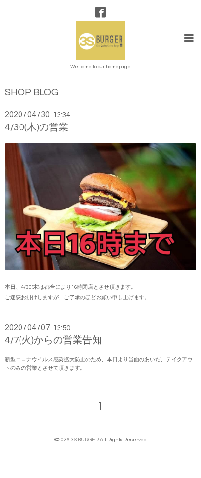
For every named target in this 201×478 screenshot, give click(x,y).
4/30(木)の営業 (36, 127)
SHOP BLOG (31, 92)
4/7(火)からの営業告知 (53, 340)
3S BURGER (85, 439)
